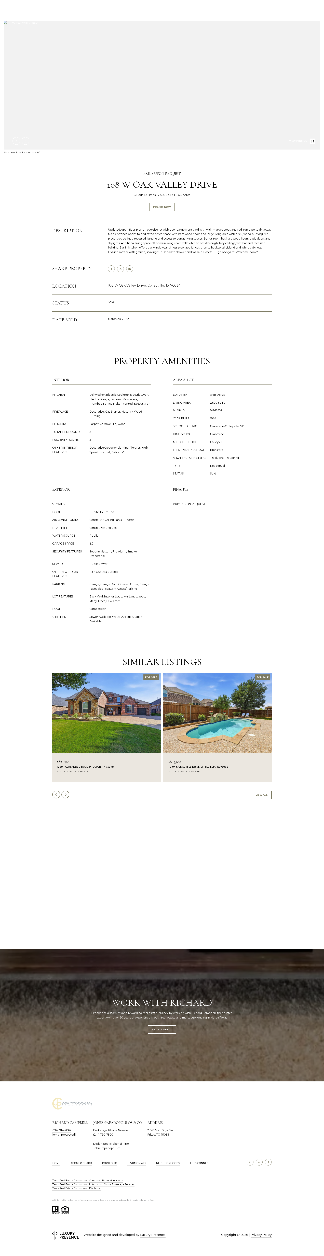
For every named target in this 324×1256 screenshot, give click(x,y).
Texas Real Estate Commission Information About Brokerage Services (93, 1184)
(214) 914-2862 (61, 1130)
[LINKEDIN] (250, 1162)
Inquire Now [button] (162, 207)
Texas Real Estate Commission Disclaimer (76, 1188)
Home (56, 1163)
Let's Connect (200, 1163)
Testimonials (136, 1163)
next (25, 141)
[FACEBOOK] (268, 1162)
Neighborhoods (168, 1163)
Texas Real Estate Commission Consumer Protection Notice (87, 1180)
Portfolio (109, 1163)
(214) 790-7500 (103, 1134)
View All (262, 794)
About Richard (81, 1163)
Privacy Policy (261, 1235)
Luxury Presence (153, 1235)
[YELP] (259, 1162)
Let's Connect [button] (162, 1029)
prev (16, 141)
